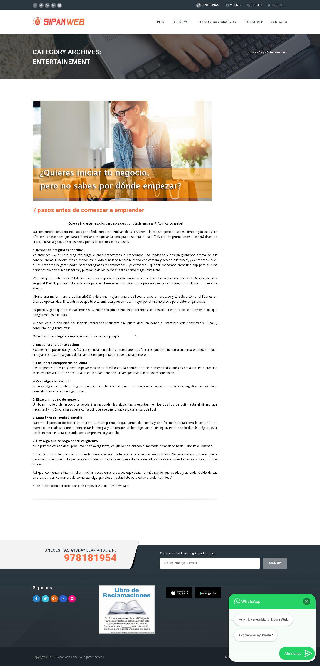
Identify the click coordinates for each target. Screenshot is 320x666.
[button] (306, 601)
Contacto (279, 22)
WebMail (236, 5)
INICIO (161, 22)
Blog (261, 52)
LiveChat (256, 5)
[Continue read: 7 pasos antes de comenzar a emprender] (122, 200)
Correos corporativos (217, 22)
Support (277, 5)
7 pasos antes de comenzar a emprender (88, 210)
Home (252, 52)
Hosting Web (253, 22)
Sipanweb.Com (67, 657)
